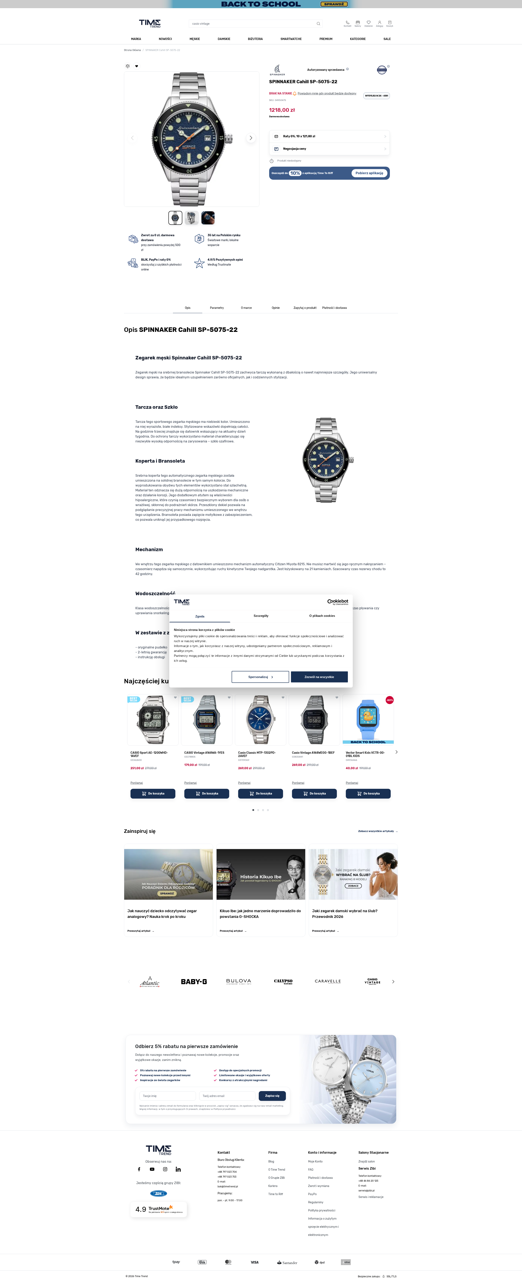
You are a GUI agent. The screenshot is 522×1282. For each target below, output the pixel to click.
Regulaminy (315, 1202)
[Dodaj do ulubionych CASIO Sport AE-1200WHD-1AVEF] (175, 697)
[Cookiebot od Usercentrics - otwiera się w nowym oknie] (330, 602)
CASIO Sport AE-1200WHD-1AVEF (149, 754)
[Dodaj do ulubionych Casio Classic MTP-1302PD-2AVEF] (283, 697)
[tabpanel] (261, 494)
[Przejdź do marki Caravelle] (328, 982)
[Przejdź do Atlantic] (149, 981)
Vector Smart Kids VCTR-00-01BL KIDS (365, 754)
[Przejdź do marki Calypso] (283, 981)
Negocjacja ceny (334, 149)
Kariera (273, 1186)
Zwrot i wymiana (318, 1186)
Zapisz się (272, 1096)
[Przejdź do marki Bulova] (239, 982)
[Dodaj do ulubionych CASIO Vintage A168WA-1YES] (229, 697)
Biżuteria (255, 39)
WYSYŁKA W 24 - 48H (376, 95)
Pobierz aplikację (369, 173)
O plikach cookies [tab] (322, 615)
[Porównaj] (127, 66)
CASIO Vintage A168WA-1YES (204, 753)
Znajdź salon (366, 1161)
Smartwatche (291, 39)
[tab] (187, 308)
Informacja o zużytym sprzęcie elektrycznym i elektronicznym (323, 1227)
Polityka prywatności (321, 1210)
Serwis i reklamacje (371, 1197)
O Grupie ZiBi (276, 1178)
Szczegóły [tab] (261, 615)
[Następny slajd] (396, 752)
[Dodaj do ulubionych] (136, 66)
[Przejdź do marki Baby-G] (194, 981)
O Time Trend (276, 1169)
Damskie (224, 39)
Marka (136, 39)
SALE (387, 39)
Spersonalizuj (258, 676)
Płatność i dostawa (320, 1178)
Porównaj (136, 783)
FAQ (310, 1169)
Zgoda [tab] (200, 616)
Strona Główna (132, 50)
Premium (326, 39)
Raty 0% (334, 136)
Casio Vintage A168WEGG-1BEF (313, 753)
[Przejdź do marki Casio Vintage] (372, 981)
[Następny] (251, 138)
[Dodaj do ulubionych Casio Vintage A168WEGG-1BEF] (337, 697)
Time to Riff (275, 1194)
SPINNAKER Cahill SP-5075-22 (162, 50)
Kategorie (358, 39)
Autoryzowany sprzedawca (325, 70)
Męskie (195, 39)
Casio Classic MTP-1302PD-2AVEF (257, 754)
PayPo (312, 1194)
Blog (271, 1161)
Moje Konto (315, 1161)
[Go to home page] (149, 24)
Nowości (165, 39)
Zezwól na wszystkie (319, 676)
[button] (191, 138)
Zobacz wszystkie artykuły (378, 831)
